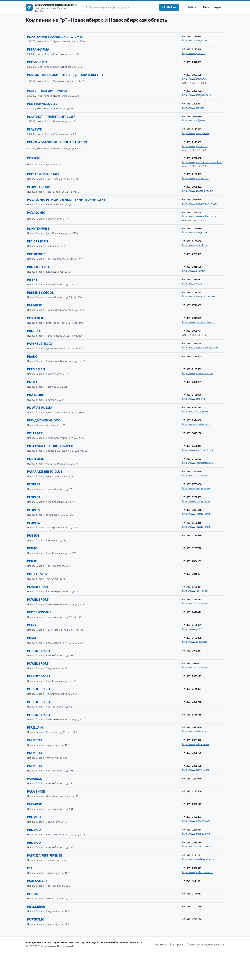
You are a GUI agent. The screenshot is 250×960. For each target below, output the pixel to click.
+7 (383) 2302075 (192, 868)
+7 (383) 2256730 (192, 842)
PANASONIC (36, 212)
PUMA (31, 638)
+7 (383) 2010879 (192, 612)
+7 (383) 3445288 (192, 433)
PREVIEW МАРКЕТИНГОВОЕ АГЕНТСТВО (57, 142)
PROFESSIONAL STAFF (43, 174)
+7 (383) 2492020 (192, 471)
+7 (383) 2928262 (192, 186)
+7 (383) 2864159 (192, 561)
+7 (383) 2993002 (192, 663)
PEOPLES (33, 484)
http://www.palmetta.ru (195, 744)
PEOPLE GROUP (38, 187)
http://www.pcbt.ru (193, 107)
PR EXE (32, 280)
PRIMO (32, 548)
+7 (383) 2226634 (192, 829)
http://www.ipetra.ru (193, 53)
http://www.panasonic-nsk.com (199, 203)
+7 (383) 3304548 (192, 509)
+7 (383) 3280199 (192, 752)
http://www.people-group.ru (198, 190)
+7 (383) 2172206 (192, 637)
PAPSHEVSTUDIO (39, 343)
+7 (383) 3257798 (192, 548)
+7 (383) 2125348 (192, 49)
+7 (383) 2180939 (192, 535)
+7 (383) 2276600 (192, 158)
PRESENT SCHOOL (40, 292)
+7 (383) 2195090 (192, 394)
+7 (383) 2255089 (192, 254)
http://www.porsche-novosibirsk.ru (202, 162)
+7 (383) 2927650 (192, 727)
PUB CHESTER (37, 574)
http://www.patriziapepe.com (198, 859)
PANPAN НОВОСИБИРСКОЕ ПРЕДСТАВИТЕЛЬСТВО (65, 75)
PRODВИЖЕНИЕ (39, 612)
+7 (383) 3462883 (192, 816)
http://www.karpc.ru (193, 398)
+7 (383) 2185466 (192, 791)
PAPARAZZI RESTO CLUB (44, 471)
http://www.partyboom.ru (196, 94)
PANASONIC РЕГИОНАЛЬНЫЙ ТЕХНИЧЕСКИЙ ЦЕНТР (67, 200)
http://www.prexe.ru (193, 283)
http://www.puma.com (194, 641)
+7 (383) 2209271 (192, 103)
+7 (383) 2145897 (192, 688)
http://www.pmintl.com (195, 245)
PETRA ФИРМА (38, 49)
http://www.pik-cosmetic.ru (197, 450)
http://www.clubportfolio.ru (197, 462)
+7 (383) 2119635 (192, 142)
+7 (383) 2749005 (192, 305)
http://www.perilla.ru (194, 731)
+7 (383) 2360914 (192, 36)
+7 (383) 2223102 (192, 90)
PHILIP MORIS (37, 241)
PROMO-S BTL (37, 62)
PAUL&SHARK (37, 881)
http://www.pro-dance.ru (196, 424)
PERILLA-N (35, 727)
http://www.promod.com (196, 821)
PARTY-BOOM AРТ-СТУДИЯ (47, 91)
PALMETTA (34, 740)
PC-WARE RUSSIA (39, 407)
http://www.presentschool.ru (198, 296)
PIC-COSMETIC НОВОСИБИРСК (50, 446)
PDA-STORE (35, 395)
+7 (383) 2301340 (192, 740)
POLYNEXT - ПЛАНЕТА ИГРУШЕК (51, 117)
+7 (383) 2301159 (192, 906)
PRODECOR (35, 331)
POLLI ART (35, 433)
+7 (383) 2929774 (192, 330)
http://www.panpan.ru (194, 78)
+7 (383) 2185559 (192, 369)
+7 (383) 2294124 (192, 212)
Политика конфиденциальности (205, 944)
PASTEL (32, 382)
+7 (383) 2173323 (192, 292)
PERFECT (33, 894)
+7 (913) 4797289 (192, 919)
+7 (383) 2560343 (192, 446)
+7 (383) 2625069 (192, 116)
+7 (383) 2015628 (192, 266)
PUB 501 (33, 535)
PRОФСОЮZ (36, 254)
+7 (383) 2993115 (192, 676)
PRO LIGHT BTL (38, 267)
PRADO (32, 356)
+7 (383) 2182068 (192, 241)
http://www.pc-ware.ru (195, 411)
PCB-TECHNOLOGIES (42, 104)
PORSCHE (34, 158)
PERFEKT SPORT (38, 651)
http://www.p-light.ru (194, 270)
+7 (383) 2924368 (192, 420)
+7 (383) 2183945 (192, 356)
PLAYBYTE (34, 129)
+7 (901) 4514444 (192, 880)
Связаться (160, 944)
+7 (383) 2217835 (192, 129)
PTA (29, 868)
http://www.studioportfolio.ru (198, 322)
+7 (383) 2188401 (192, 625)
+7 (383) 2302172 (192, 804)
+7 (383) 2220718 (192, 701)
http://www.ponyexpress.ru (197, 40)
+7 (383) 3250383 (192, 497)
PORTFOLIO (35, 318)
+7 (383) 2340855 (192, 62)
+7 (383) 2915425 (192, 318)
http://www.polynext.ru (195, 120)
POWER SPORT (37, 587)
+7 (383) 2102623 (192, 458)
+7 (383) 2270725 (192, 343)
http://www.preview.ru (194, 146)
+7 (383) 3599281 (192, 586)
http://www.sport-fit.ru (195, 590)
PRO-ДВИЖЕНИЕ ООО (44, 420)
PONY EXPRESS (38, 228)
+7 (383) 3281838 (192, 407)
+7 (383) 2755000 (192, 484)
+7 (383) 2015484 (192, 573)
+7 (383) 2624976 (192, 199)
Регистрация (212, 7)
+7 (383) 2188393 (192, 174)
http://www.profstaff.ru (195, 178)
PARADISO (34, 305)
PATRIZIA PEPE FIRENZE (44, 855)
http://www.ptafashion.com (197, 872)
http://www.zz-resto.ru (195, 475)
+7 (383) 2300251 (192, 382)
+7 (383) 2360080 (192, 228)
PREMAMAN (36, 369)
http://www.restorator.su (196, 488)
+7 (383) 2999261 (192, 650)
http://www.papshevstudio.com (200, 347)
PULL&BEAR (36, 907)
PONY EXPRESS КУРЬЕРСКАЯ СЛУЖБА (55, 37)
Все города (176, 944)
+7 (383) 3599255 (192, 522)
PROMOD (34, 817)
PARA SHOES (36, 791)
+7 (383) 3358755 (192, 714)
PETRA (31, 625)
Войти (192, 7)
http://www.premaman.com (197, 373)
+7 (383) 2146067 (192, 893)
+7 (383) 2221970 (192, 778)
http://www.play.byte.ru (195, 133)
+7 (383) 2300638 (192, 765)
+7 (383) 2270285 (192, 599)
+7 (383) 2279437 (192, 279)
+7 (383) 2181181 (192, 855)
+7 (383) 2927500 (192, 74)
